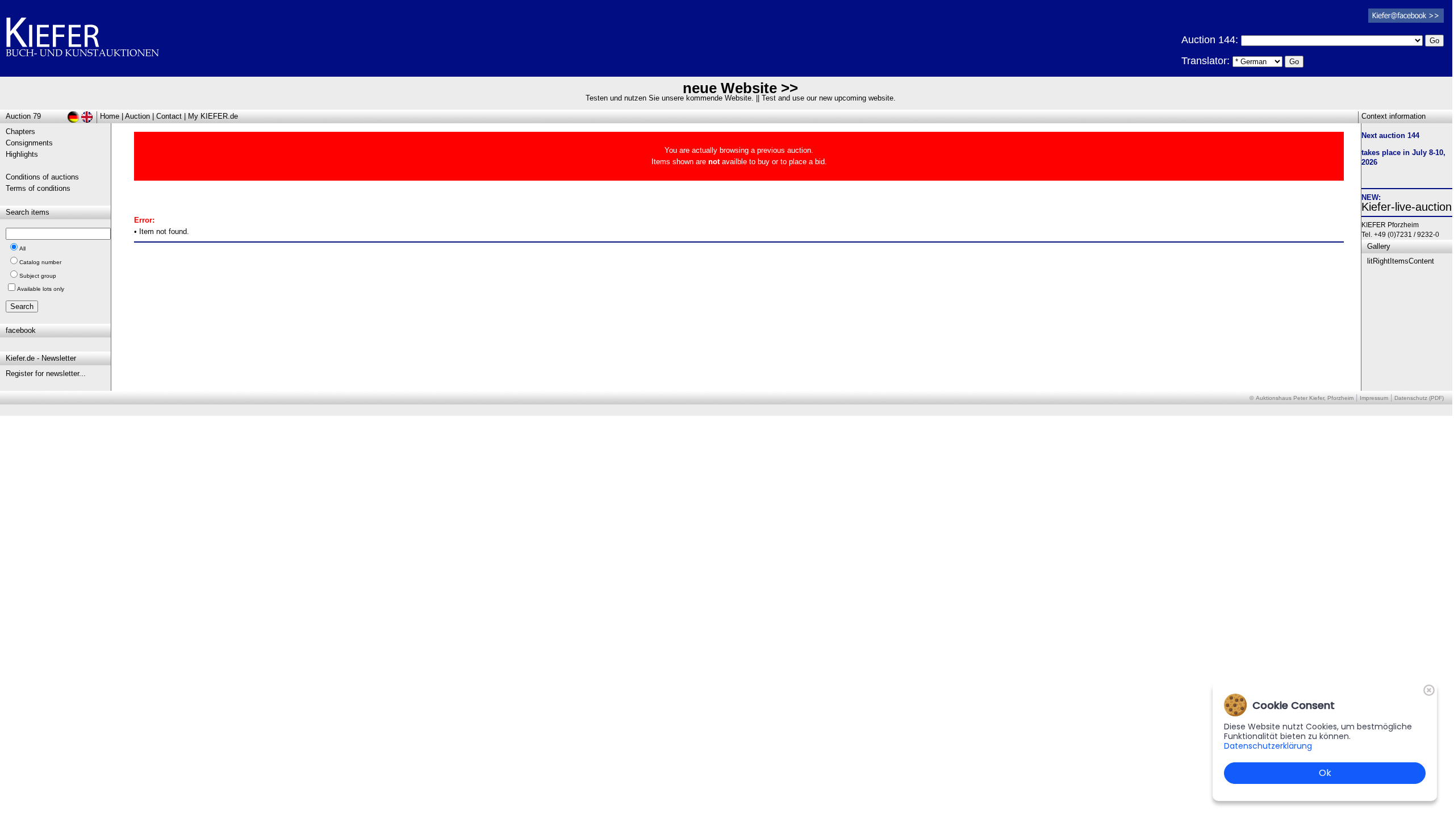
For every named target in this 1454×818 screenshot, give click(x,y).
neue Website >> (740, 88)
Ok (1325, 772)
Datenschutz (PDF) (1419, 398)
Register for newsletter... (46, 373)
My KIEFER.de (213, 116)
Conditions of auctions (42, 177)
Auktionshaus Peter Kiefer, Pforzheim (1304, 398)
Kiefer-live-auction (1406, 207)
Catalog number (40, 262)
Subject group (37, 276)
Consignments (29, 143)
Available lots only (40, 289)
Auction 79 (23, 116)
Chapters (20, 131)
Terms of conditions (38, 188)
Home (109, 116)
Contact (169, 116)
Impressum (1374, 398)
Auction (137, 116)
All (22, 248)
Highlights (22, 154)
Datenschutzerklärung (1268, 746)
